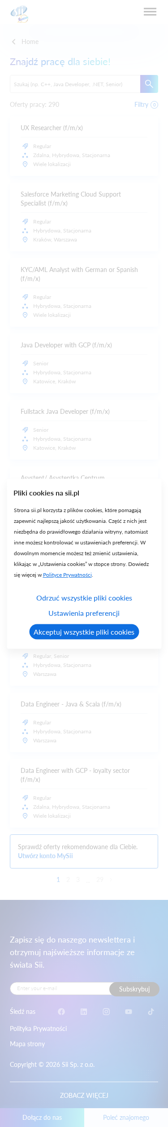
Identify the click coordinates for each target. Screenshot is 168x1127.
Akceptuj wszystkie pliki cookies (84, 631)
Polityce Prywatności (67, 574)
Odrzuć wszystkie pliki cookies (84, 597)
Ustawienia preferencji (84, 612)
